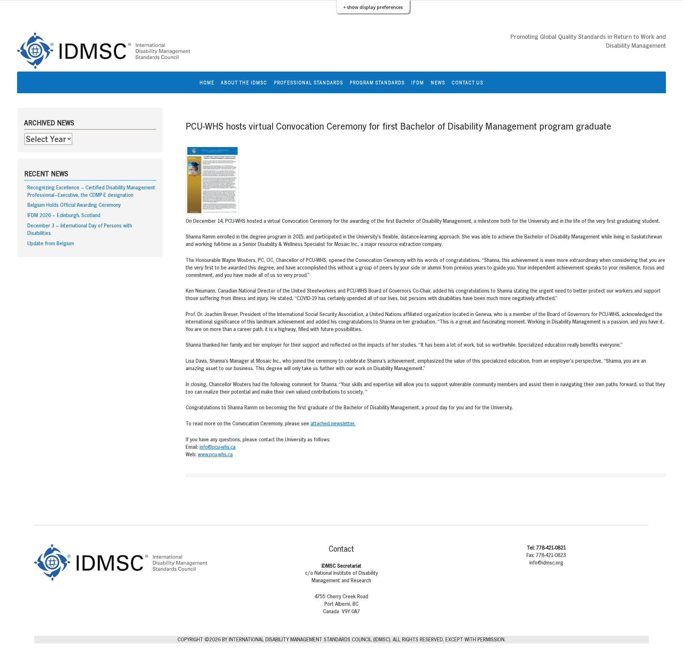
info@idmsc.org (546, 562)
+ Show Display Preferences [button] (373, 7)
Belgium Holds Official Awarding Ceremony (74, 205)
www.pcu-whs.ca (215, 454)
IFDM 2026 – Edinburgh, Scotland (63, 215)
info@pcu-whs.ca (217, 447)
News (438, 82)
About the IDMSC (244, 82)
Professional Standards (308, 82)
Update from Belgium (50, 243)
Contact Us (467, 82)
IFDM (417, 82)
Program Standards (377, 82)
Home (207, 82)
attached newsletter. (333, 423)
